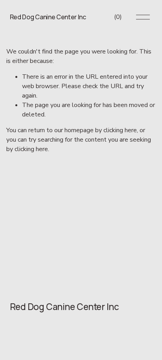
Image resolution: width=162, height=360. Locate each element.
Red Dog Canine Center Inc (48, 17)
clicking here (120, 130)
